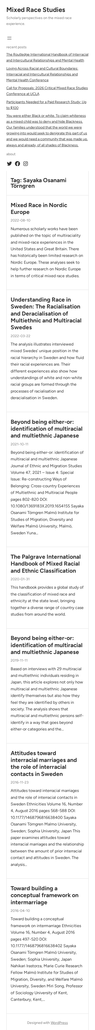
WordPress (59, 1023)
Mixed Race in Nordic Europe (39, 208)
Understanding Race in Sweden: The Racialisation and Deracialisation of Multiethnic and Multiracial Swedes (46, 313)
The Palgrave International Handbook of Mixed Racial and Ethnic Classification (46, 563)
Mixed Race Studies (35, 10)
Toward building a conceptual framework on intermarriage (45, 895)
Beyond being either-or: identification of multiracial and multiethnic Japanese (47, 428)
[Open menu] (9, 38)
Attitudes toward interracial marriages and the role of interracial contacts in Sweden (44, 763)
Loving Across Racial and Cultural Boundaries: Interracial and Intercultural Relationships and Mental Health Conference (42, 74)
